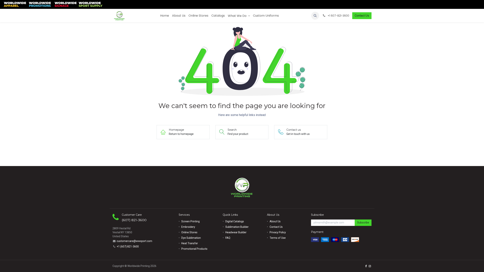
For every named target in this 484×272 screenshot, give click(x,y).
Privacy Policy (278, 232)
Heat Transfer (189, 243)
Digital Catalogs (234, 221)
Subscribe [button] (363, 222)
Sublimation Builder (237, 226)
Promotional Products (194, 248)
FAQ (227, 237)
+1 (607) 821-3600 (128, 246)
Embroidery (188, 226)
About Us (275, 221)
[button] (315, 16)
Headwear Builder (236, 232)
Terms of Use (278, 237)
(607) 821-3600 (134, 220)
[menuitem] (165, 15)
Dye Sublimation (191, 237)
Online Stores (189, 232)
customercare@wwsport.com (134, 241)
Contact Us (362, 15)
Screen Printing (190, 221)
